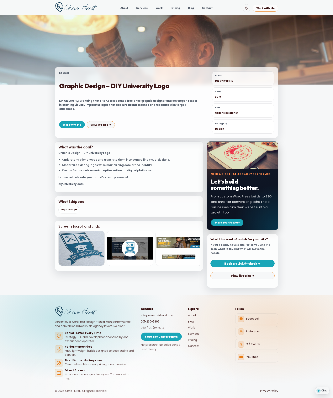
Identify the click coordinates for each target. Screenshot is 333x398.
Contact (207, 8)
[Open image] (81, 248)
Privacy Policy (269, 391)
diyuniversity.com (71, 184)
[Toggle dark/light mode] (246, 8)
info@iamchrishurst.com (157, 315)
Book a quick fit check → (242, 263)
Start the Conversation (161, 336)
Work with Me (265, 8)
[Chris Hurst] (76, 7)
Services (142, 8)
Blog (191, 8)
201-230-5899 (150, 321)
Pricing (175, 8)
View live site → (100, 124)
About (124, 8)
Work (159, 8)
